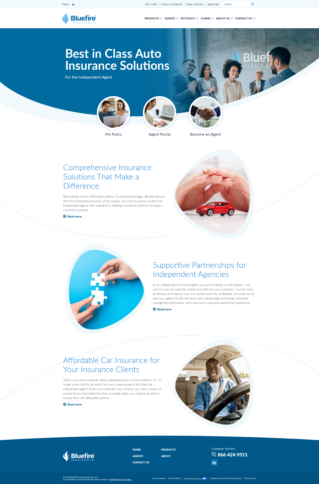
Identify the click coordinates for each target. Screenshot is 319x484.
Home (137, 449)
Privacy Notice (158, 478)
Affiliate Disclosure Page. (121, 479)
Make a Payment (195, 4)
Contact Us (141, 462)
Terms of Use (250, 478)
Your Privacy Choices (193, 478)
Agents (138, 456)
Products (168, 449)
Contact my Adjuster (171, 4)
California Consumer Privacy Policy (226, 478)
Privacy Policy (174, 478)
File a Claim (151, 4)
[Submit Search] (252, 4)
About (166, 456)
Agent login (213, 4)
